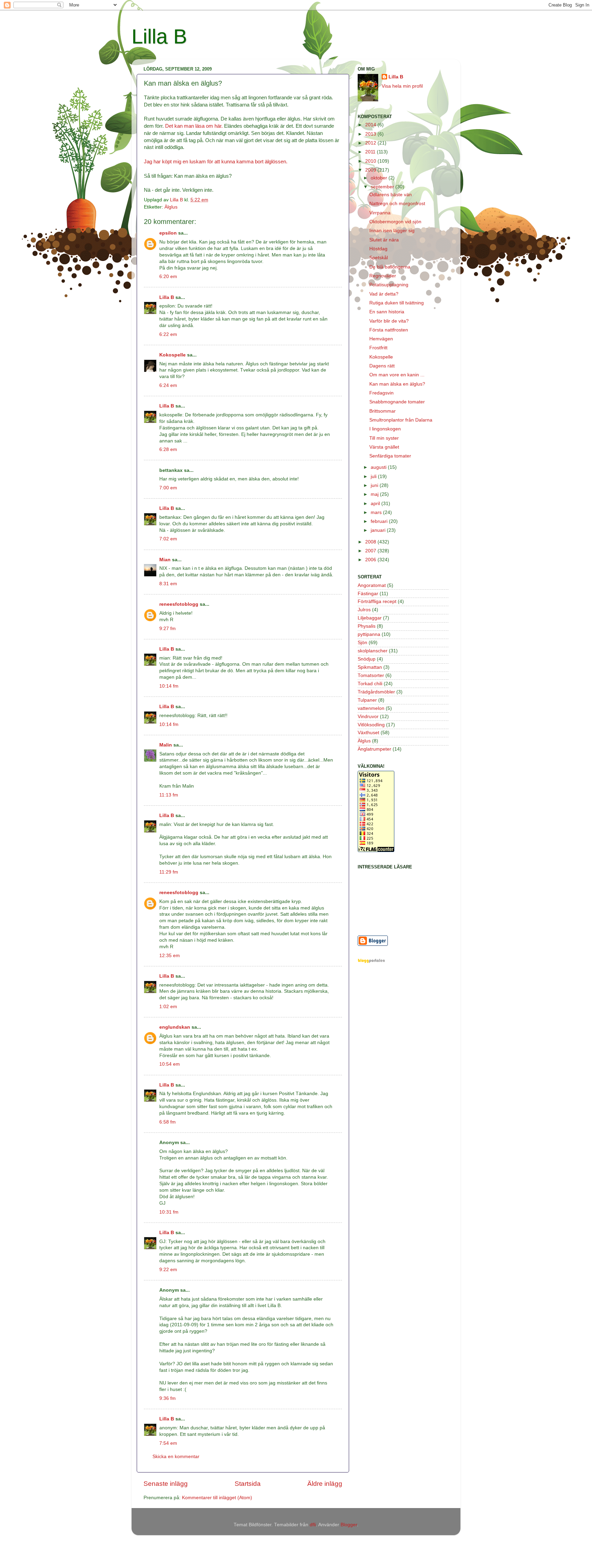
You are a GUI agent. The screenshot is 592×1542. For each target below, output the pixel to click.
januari (379, 530)
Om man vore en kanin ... (396, 374)
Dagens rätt (382, 365)
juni (375, 485)
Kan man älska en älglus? (397, 384)
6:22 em (168, 334)
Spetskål (378, 257)
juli (374, 476)
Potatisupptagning (388, 284)
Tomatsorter (371, 675)
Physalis (366, 626)
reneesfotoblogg (178, 604)
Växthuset (368, 732)
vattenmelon (371, 708)
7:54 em (168, 1443)
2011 (371, 151)
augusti (379, 467)
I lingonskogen (385, 428)
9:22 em (168, 1269)
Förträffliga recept (377, 601)
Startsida (248, 1483)
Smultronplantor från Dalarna (400, 420)
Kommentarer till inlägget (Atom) (217, 1497)
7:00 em (168, 487)
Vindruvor (368, 716)
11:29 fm (168, 872)
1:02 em (168, 1006)
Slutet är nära (384, 239)
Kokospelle (172, 355)
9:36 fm (167, 1398)
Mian (165, 559)
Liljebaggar (370, 617)
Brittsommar (382, 411)
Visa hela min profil (402, 86)
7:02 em (168, 538)
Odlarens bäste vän (390, 194)
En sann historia (386, 311)
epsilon (168, 233)
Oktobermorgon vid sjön (395, 221)
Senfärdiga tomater (390, 456)
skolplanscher (372, 650)
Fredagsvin (381, 393)
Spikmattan (370, 667)
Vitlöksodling (371, 724)
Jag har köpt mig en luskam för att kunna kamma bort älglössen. (215, 161)
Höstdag (378, 248)
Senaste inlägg (166, 1483)
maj (375, 494)
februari (380, 521)
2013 (371, 134)
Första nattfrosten (388, 330)
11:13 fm (168, 795)
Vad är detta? (383, 294)
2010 (371, 161)
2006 (371, 559)
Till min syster (384, 438)
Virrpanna (380, 212)
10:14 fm (168, 686)
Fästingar (368, 593)
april (376, 503)
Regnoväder (382, 275)
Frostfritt (378, 347)
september (383, 186)
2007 (371, 550)
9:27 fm (167, 628)
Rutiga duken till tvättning (396, 302)
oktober (379, 177)
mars (377, 512)
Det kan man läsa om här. (194, 126)
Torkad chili (370, 683)
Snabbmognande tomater (397, 401)
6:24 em (168, 385)
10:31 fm (168, 1212)
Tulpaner (367, 700)
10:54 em (169, 1064)
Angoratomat (372, 585)
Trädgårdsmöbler (376, 691)
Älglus (170, 207)
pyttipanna (369, 634)
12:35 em (169, 955)
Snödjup (366, 659)
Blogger (349, 1524)
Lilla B (159, 36)
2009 (371, 170)
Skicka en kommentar (175, 1456)
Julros (364, 609)
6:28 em (168, 449)
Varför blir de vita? (389, 321)
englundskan (174, 1027)
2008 (371, 541)
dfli (313, 1524)
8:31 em (168, 583)
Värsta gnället (384, 447)
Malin (165, 745)
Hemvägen (381, 338)
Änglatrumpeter (374, 749)
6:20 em (168, 276)
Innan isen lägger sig (392, 230)
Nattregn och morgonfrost (397, 203)
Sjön (362, 642)
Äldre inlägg (324, 1483)
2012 (371, 143)
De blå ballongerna (389, 266)
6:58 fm (167, 1122)
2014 (371, 124)
